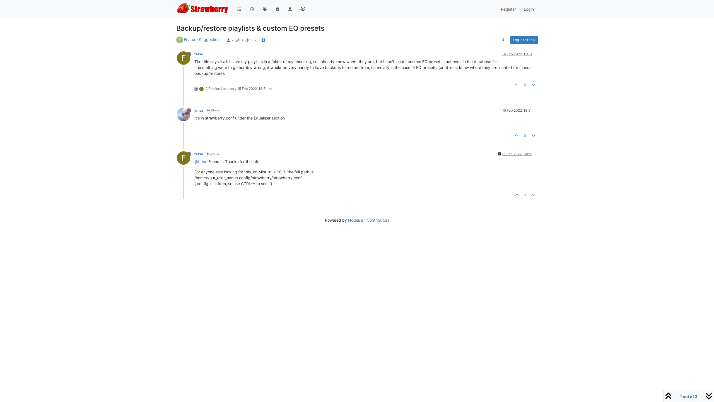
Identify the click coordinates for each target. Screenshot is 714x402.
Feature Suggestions (202, 39)
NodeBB (355, 220)
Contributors (378, 220)
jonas (199, 110)
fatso (198, 54)
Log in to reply (524, 40)
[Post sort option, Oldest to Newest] (503, 40)
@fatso (215, 110)
